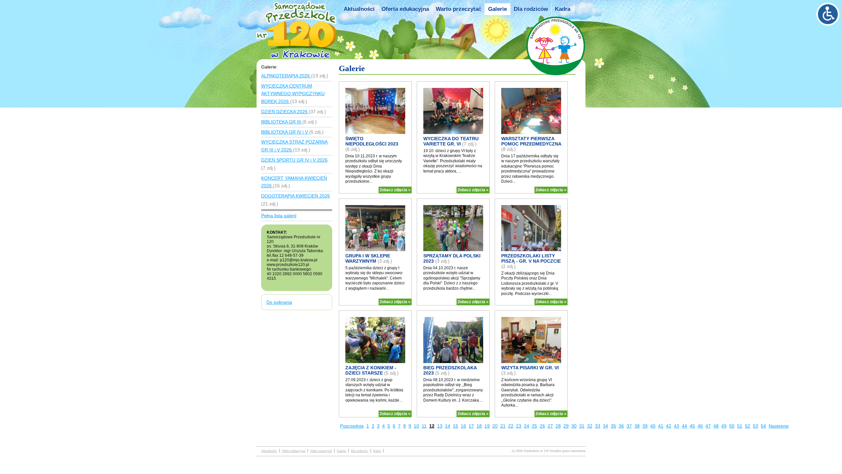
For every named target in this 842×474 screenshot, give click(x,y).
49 (724, 426)
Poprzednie (352, 426)
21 (503, 426)
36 (621, 426)
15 (455, 426)
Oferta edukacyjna (405, 9)
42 (668, 426)
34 (605, 426)
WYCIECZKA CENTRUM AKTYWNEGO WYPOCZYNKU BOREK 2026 (293, 93)
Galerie (497, 9)
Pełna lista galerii (278, 215)
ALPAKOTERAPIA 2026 (286, 75)
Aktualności (359, 9)
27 (550, 426)
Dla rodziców (531, 9)
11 (424, 426)
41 (660, 426)
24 (526, 426)
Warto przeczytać (458, 9)
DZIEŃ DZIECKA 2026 (285, 111)
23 (518, 426)
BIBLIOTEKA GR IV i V (285, 132)
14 (447, 426)
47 (708, 426)
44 (684, 426)
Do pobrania (279, 302)
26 (542, 426)
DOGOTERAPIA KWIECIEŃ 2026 (295, 195)
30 (574, 426)
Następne (779, 426)
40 (653, 426)
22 (510, 426)
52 (747, 426)
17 (471, 426)
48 (716, 426)
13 (439, 426)
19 (487, 426)
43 (676, 426)
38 (637, 426)
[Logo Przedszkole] (298, 53)
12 (431, 426)
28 (558, 426)
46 (700, 426)
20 (495, 426)
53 (755, 426)
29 (566, 426)
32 (589, 426)
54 (763, 426)
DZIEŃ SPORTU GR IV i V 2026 (294, 160)
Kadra (562, 9)
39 (645, 426)
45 (692, 426)
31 (581, 426)
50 (731, 426)
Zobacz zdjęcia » (395, 190)
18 (479, 426)
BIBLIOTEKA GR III (281, 121)
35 (613, 426)
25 (534, 426)
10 (416, 426)
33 (597, 426)
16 (463, 426)
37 (629, 426)
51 (739, 426)
